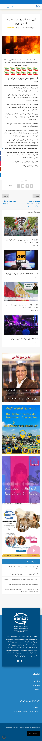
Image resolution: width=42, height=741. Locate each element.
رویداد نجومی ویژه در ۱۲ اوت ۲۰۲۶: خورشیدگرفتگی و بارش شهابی (21, 579)
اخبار (23, 27)
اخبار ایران (18, 27)
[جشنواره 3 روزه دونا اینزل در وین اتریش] (21, 325)
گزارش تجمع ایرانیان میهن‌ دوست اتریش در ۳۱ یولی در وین (23, 584)
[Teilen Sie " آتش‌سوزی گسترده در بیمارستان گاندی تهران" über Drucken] (18, 186)
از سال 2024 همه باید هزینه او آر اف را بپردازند (22, 273)
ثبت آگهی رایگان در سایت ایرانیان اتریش (26, 711)
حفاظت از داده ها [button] (33, 734)
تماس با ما (36, 685)
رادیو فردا (25, 166)
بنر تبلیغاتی (36, 707)
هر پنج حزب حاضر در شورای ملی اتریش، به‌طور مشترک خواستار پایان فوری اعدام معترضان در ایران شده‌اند (21, 590)
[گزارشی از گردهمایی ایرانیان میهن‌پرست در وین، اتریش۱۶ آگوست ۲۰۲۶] (21, 291)
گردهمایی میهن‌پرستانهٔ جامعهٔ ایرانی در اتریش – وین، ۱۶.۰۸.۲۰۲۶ (21, 574)
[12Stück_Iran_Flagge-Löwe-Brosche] (21, 75)
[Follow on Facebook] (25, 661)
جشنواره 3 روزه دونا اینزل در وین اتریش (24, 338)
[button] (4, 737)
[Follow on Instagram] (18, 661)
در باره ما (37, 681)
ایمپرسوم (36, 689)
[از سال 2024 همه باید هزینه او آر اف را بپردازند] (21, 260)
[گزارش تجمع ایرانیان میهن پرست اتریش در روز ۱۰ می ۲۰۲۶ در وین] (21, 226)
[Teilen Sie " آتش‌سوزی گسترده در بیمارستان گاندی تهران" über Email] (23, 186)
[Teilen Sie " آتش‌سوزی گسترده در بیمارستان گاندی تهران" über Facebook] (31, 186)
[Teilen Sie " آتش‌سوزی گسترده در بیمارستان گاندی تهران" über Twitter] (27, 186)
